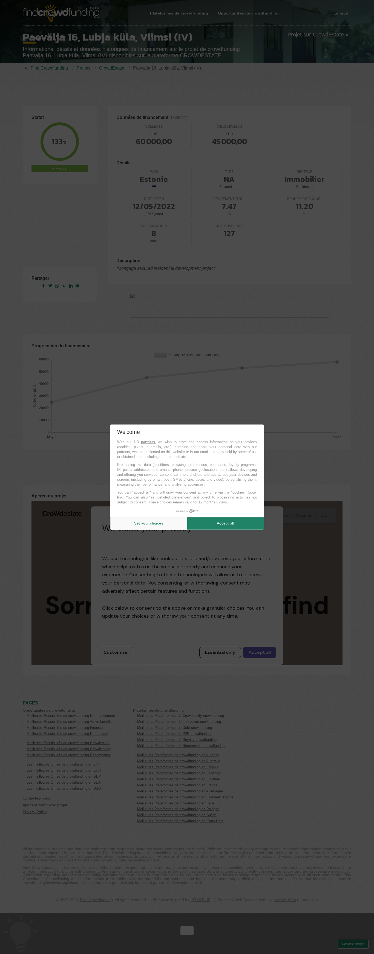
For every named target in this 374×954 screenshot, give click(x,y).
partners (148, 442)
